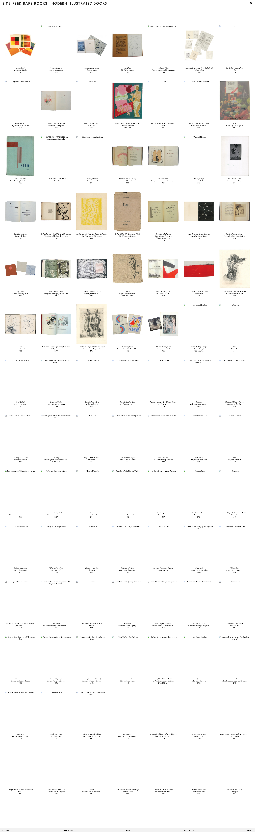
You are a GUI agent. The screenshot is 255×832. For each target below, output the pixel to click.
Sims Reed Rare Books (25, 3)
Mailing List (189, 830)
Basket (250, 830)
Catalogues (68, 830)
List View (6, 830)
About (128, 830)
